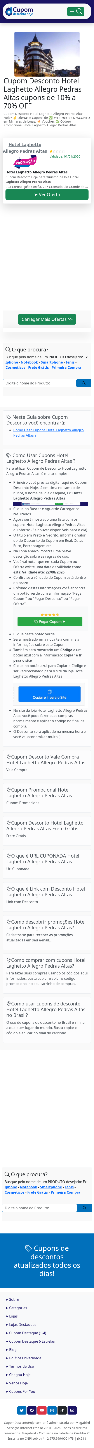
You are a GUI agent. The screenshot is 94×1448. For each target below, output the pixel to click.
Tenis (70, 362)
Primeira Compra (66, 367)
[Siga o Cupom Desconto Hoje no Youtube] (42, 1410)
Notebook (29, 362)
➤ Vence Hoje (16, 1383)
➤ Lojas (11, 1316)
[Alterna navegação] (75, 11)
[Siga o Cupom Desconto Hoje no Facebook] (32, 1410)
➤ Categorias (16, 1307)
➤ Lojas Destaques (20, 1324)
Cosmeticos (15, 367)
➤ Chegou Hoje (18, 1374)
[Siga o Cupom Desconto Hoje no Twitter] (21, 1410)
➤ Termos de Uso (19, 1366)
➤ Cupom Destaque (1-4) (25, 1332)
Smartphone (52, 362)
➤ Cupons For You (20, 1391)
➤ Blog (11, 1349)
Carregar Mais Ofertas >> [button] (47, 319)
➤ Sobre (12, 1299)
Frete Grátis (38, 367)
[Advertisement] (47, 259)
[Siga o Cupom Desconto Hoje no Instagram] (52, 1410)
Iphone (11, 362)
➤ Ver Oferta (47, 194)
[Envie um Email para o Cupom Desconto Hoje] (72, 1410)
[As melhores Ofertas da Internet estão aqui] (19, 11)
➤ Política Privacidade (23, 1358)
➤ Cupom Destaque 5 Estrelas (30, 1341)
